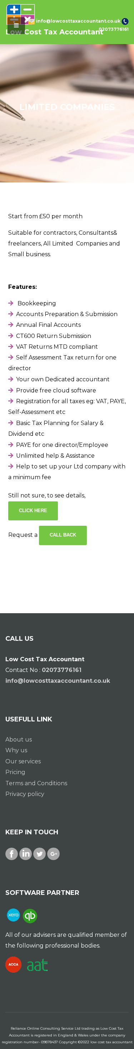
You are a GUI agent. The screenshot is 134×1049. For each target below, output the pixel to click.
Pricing (15, 772)
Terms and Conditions (36, 783)
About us (18, 739)
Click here (33, 510)
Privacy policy (24, 794)
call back (63, 535)
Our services (23, 761)
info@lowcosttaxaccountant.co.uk (78, 21)
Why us (16, 750)
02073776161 (114, 29)
